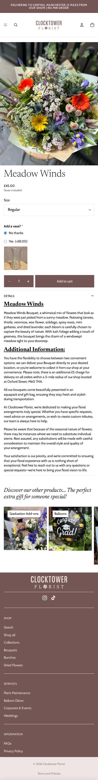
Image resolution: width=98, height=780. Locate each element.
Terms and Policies (49, 773)
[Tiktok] (53, 598)
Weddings (11, 715)
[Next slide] (89, 535)
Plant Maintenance (17, 693)
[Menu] (5, 24)
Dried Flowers (13, 665)
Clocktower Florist (54, 764)
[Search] (15, 25)
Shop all (9, 635)
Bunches (10, 658)
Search (8, 627)
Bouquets (10, 650)
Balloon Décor (14, 700)
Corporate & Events (17, 708)
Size (7, 200)
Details (9, 296)
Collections (12, 642)
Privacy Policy (13, 751)
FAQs (7, 743)
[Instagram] (45, 598)
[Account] (82, 25)
